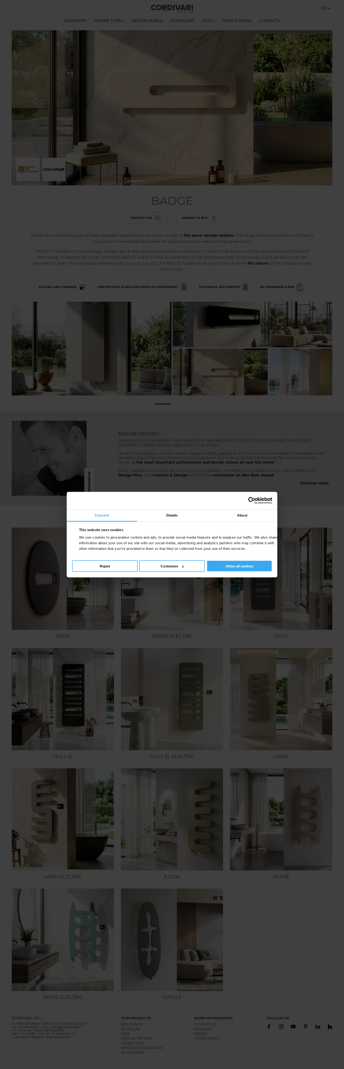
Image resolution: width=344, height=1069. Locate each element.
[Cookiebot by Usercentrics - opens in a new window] (251, 500)
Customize (169, 566)
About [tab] (242, 515)
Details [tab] (172, 515)
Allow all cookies (239, 566)
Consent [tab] (102, 515)
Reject (105, 566)
